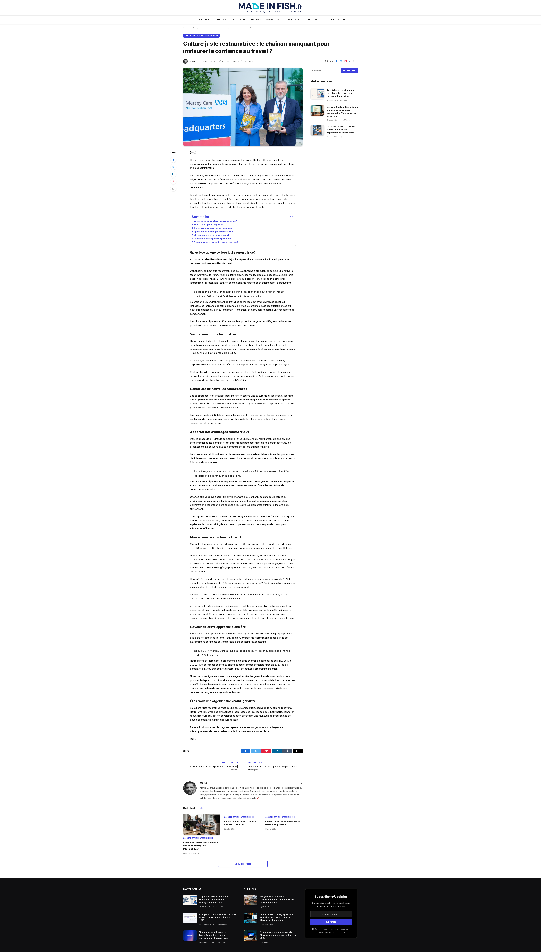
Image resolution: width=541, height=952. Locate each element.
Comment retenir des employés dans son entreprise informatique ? (200, 845)
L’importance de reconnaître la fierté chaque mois (282, 823)
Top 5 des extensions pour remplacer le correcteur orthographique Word (341, 93)
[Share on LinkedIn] (350, 61)
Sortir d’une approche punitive (209, 224)
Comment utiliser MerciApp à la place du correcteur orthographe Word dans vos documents (342, 111)
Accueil (186, 28)
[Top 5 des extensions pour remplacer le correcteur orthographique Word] (317, 93)
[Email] (173, 188)
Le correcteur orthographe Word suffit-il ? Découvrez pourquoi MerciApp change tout (277, 917)
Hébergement (203, 19)
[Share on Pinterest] (345, 61)
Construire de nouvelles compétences (213, 228)
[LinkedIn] (173, 174)
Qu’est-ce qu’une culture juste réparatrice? (215, 221)
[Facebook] (173, 160)
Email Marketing (226, 19)
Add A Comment (243, 864)
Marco (194, 61)
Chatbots (255, 19)
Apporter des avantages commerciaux (213, 231)
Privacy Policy (329, 932)
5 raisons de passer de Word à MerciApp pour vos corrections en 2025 (278, 935)
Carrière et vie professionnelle (201, 36)
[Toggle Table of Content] (289, 216)
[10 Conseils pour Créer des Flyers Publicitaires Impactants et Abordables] (317, 130)
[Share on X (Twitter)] (341, 61)
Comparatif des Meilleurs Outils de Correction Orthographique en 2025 (217, 917)
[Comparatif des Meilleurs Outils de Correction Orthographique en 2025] (190, 918)
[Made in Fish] (270, 7)
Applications (338, 19)
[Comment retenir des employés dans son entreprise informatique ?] (201, 824)
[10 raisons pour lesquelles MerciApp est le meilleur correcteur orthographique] (190, 935)
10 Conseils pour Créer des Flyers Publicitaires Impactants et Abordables (341, 129)
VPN (317, 19)
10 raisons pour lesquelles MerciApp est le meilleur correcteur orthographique (213, 935)
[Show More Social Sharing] (355, 61)
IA (325, 19)
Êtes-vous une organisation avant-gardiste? (216, 242)
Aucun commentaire (230, 61)
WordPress (272, 19)
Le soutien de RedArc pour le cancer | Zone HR (240, 823)
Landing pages (292, 19)
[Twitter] (173, 167)
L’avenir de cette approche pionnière (212, 238)
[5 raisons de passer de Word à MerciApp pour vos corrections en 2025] (250, 935)
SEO (307, 19)
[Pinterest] (173, 181)
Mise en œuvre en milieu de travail (211, 235)
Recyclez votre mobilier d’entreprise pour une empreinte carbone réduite (277, 899)
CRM (242, 19)
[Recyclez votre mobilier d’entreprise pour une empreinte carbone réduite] (250, 900)
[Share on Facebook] (336, 61)
